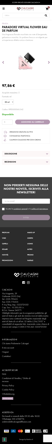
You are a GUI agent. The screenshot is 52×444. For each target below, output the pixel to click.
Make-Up (31, 233)
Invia (26, 217)
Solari (5, 249)
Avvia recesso (7, 398)
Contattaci (6, 356)
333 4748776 (18, 418)
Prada (5, 23)
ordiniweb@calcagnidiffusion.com (16, 421)
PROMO (30, 255)
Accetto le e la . (27, 209)
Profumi (5, 233)
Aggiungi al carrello (32, 122)
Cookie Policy (8, 389)
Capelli (5, 244)
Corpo (30, 238)
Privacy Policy (8, 385)
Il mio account (8, 347)
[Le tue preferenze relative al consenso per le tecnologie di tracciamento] (4, 439)
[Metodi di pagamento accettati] (26, 431)
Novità (5, 255)
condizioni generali (20, 208)
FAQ (4, 374)
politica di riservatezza (39, 208)
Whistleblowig (8, 393)
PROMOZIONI (7, 260)
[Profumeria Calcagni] (25, 8)
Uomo (30, 244)
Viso (4, 238)
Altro (29, 249)
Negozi (5, 351)
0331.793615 (12, 299)
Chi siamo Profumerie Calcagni (15, 343)
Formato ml (6, 96)
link (24, 324)
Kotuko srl (29, 439)
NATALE (30, 260)
